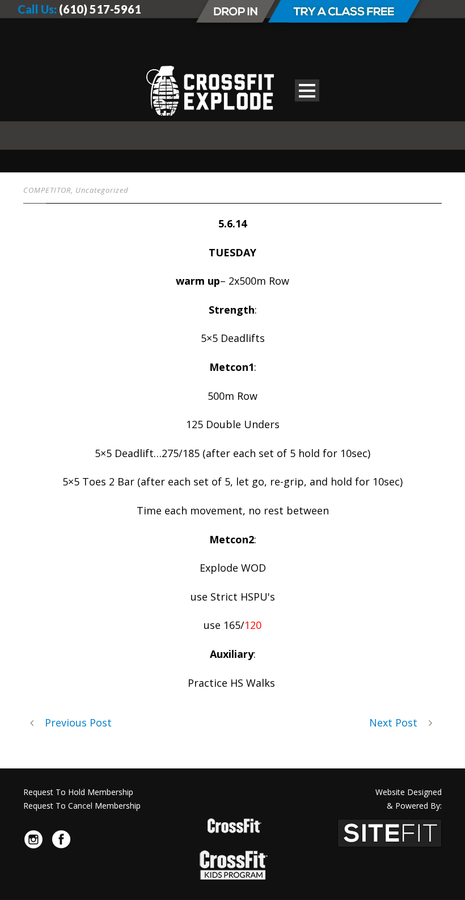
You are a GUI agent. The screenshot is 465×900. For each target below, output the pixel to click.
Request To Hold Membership (78, 792)
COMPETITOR (47, 190)
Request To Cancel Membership (82, 805)
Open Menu (307, 90)
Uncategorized (102, 190)
